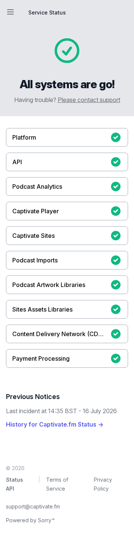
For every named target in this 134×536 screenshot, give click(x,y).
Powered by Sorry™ (30, 520)
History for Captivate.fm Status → (54, 424)
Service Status (47, 12)
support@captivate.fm (33, 506)
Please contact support (89, 99)
